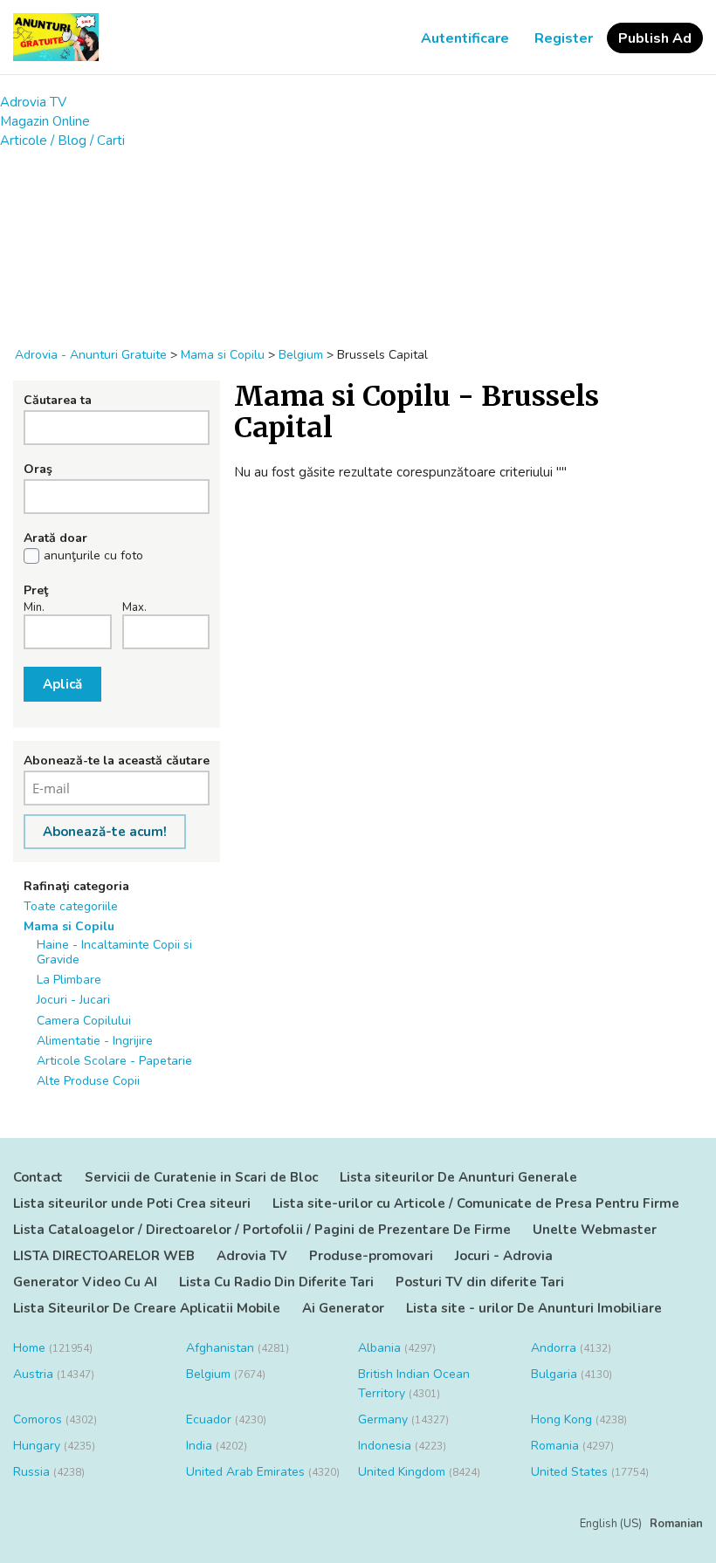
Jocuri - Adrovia (504, 1256)
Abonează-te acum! (105, 831)
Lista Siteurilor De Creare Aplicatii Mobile (146, 1308)
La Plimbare (69, 979)
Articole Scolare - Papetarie (114, 1060)
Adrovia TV (33, 102)
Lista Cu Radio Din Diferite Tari (276, 1282)
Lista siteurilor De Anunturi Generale (458, 1177)
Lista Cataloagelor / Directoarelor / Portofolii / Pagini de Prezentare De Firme (262, 1229)
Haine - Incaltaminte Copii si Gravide (114, 952)
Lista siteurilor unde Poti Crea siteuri (132, 1203)
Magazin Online (45, 121)
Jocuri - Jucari (73, 999)
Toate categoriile (71, 906)
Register (563, 38)
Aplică (62, 684)
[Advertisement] (358, 240)
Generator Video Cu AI (85, 1282)
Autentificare (465, 38)
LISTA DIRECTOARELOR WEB (104, 1256)
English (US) (611, 1524)
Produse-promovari (371, 1256)
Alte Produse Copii (88, 1081)
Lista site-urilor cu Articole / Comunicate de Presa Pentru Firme (475, 1203)
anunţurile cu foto (93, 556)
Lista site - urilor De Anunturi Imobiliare (534, 1308)
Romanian (676, 1524)
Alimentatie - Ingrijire (95, 1040)
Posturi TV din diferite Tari (480, 1282)
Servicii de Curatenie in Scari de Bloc (201, 1177)
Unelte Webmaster (595, 1229)
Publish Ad (655, 38)
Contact (38, 1177)
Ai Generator (343, 1308)
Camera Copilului (84, 1020)
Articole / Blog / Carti (62, 140)
